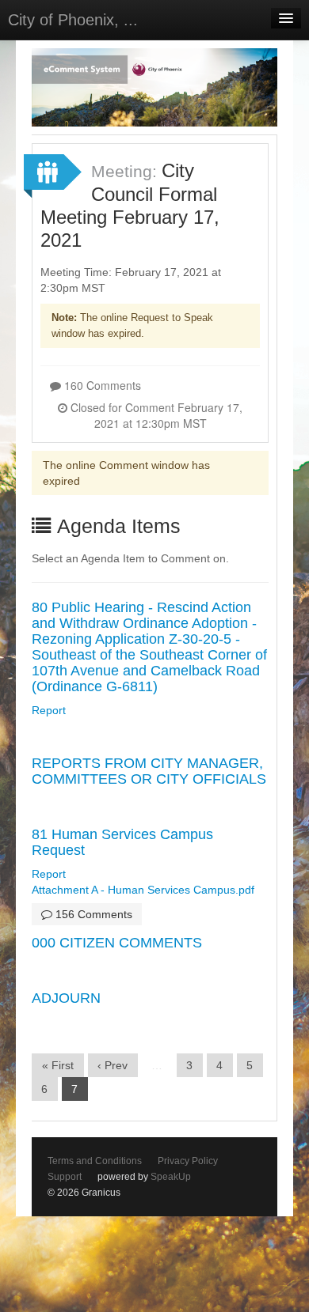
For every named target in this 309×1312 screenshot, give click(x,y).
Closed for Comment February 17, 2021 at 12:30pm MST (154, 415)
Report (49, 710)
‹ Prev (112, 1065)
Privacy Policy (188, 1160)
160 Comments (101, 385)
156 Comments (92, 914)
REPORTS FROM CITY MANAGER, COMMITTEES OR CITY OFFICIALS (149, 771)
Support (65, 1176)
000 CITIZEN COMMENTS (117, 943)
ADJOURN (66, 998)
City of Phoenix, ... (73, 19)
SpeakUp (171, 1176)
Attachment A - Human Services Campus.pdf (143, 889)
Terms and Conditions (95, 1160)
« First (58, 1065)
